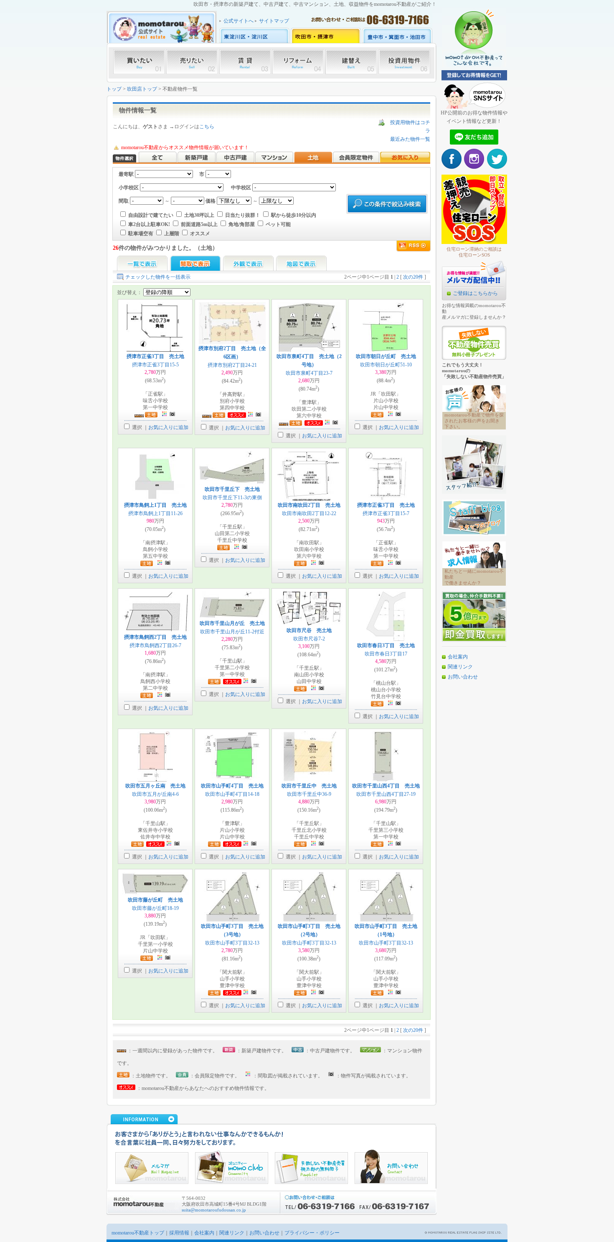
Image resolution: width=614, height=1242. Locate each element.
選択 (136, 427)
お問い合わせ (463, 677)
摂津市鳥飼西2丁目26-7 (155, 645)
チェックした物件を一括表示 (157, 277)
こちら (206, 127)
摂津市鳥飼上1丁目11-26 (155, 513)
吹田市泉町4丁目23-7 (309, 373)
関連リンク (460, 667)
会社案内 (458, 657)
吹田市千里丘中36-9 (309, 794)
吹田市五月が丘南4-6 (155, 794)
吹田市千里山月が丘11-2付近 (232, 632)
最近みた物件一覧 (410, 139)
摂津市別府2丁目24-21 (232, 365)
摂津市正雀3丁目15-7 (386, 513)
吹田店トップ (142, 89)
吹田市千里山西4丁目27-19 (386, 794)
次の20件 (413, 277)
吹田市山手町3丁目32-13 (232, 943)
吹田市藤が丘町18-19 (155, 908)
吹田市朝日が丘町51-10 (386, 365)
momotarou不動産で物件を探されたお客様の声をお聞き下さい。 (474, 420)
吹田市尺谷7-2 (309, 639)
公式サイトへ (238, 21)
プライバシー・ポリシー (312, 1233)
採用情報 (179, 1233)
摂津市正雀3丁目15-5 (155, 365)
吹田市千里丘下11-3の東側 (232, 497)
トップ (114, 89)
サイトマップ (274, 21)
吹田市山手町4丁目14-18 (232, 794)
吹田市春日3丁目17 (386, 654)
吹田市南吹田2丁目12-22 (309, 513)
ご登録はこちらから (475, 293)
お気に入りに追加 (168, 427)
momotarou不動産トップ (138, 1233)
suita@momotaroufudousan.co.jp (214, 1209)
